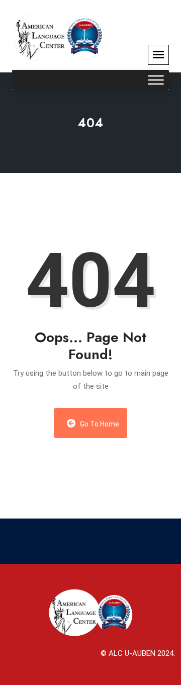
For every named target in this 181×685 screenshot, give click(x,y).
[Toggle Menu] (156, 80)
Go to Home (98, 424)
